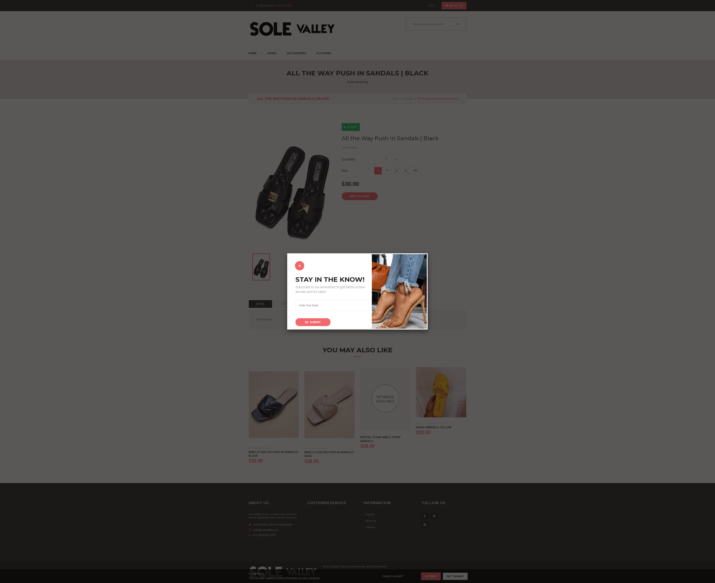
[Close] (299, 265)
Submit (315, 322)
